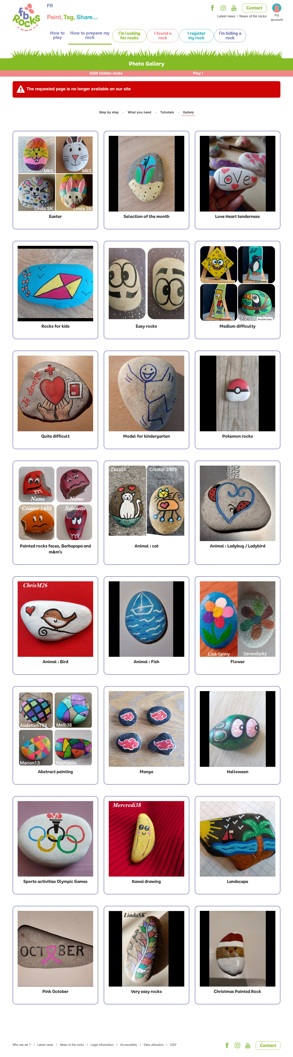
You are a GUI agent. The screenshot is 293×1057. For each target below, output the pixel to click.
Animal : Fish (146, 662)
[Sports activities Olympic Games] (55, 839)
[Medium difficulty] (237, 283)
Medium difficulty (237, 326)
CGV (173, 1045)
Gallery (188, 112)
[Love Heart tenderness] (237, 173)
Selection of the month (146, 217)
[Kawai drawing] (146, 839)
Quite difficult (55, 436)
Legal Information (102, 1045)
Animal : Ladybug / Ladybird (237, 546)
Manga (146, 772)
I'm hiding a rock (230, 35)
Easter (55, 217)
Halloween (237, 772)
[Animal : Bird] (55, 619)
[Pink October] (55, 948)
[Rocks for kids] (55, 283)
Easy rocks (146, 326)
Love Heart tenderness (237, 217)
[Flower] (237, 619)
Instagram (223, 8)
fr (50, 6)
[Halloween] (237, 729)
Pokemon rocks (237, 436)
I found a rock (162, 35)
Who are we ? (22, 1045)
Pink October (55, 992)
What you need (139, 112)
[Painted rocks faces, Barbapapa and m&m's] (55, 503)
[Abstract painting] (55, 729)
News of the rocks (253, 16)
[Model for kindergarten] (146, 393)
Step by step (109, 112)
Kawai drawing (146, 882)
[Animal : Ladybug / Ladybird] (237, 503)
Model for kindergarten (146, 436)
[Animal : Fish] (146, 619)
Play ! (198, 74)
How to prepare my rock (90, 35)
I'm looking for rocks (129, 35)
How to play (57, 35)
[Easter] (55, 173)
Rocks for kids (55, 326)
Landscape (237, 882)
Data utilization (153, 1045)
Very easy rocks (146, 992)
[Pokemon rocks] (237, 393)
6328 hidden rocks (106, 74)
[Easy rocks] (146, 283)
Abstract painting (55, 772)
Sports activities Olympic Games (55, 882)
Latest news (226, 16)
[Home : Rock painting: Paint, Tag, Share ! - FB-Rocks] (26, 17)
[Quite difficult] (55, 393)
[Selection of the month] (146, 173)
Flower (238, 662)
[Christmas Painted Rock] (237, 948)
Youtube (234, 8)
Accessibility (128, 1045)
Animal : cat (146, 546)
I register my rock (196, 35)
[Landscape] (237, 839)
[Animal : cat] (146, 503)
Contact (254, 8)
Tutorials (167, 112)
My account (277, 18)
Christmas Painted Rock (237, 992)
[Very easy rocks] (146, 948)
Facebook (212, 8)
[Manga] (146, 729)
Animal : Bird (55, 662)
